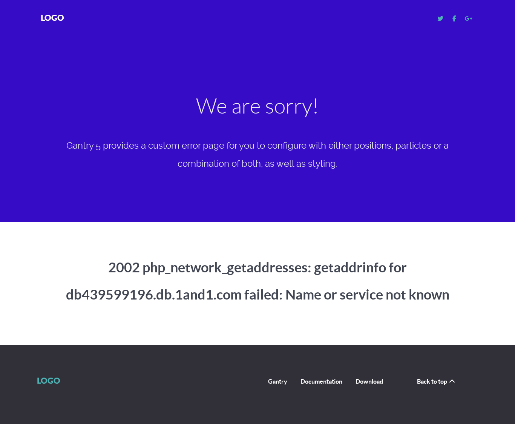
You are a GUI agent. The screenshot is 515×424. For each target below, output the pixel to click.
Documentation (321, 381)
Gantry (277, 381)
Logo (52, 17)
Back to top (432, 381)
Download (369, 381)
